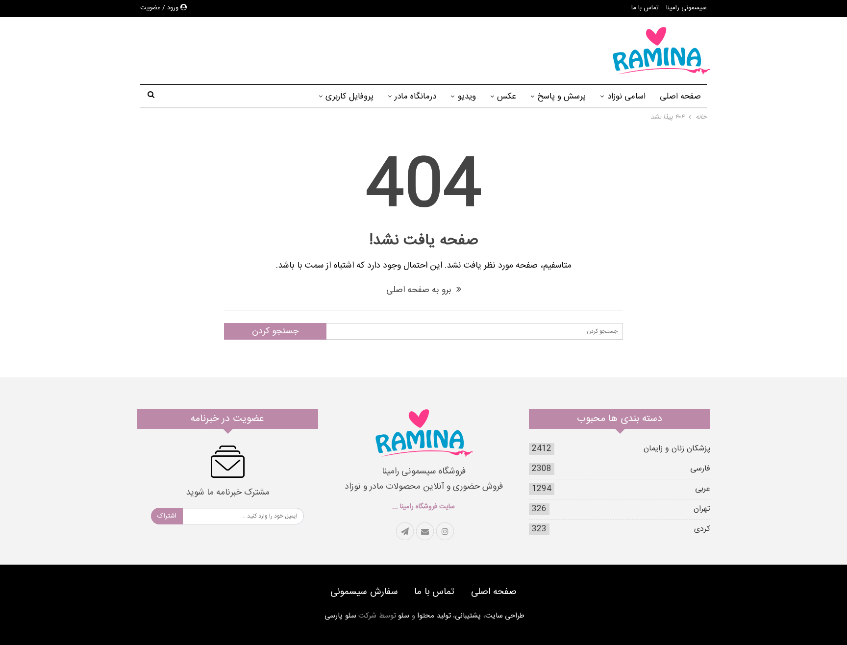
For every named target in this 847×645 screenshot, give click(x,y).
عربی (702, 489)
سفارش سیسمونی (364, 592)
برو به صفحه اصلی (420, 290)
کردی (702, 529)
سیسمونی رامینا (686, 7)
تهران (702, 509)
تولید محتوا (434, 616)
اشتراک (166, 516)
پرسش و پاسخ (561, 96)
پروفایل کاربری (349, 96)
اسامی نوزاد (626, 96)
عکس (506, 96)
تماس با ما (645, 7)
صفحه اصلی (680, 96)
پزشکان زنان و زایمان (677, 448)
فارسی (700, 468)
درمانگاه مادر (415, 96)
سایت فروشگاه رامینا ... (423, 507)
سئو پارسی (340, 616)
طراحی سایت (505, 616)
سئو (403, 616)
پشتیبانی (468, 616)
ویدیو (467, 96)
